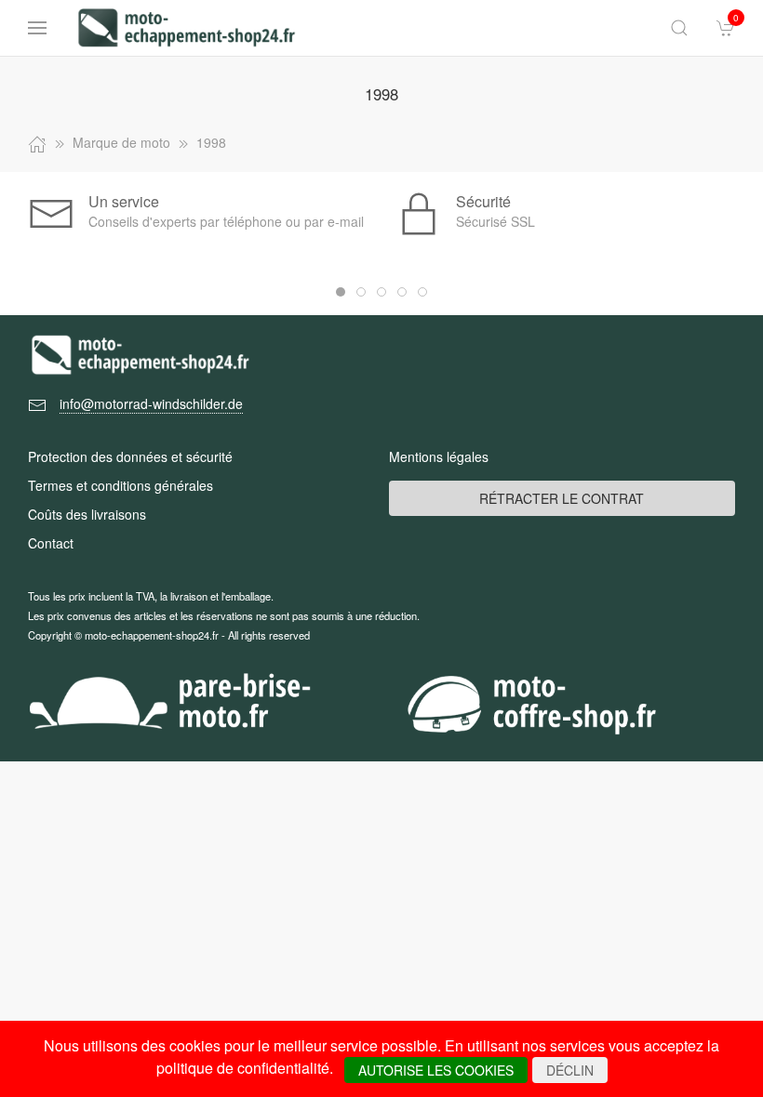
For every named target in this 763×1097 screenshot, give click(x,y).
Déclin (570, 1070)
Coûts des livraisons (87, 514)
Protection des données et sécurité (130, 456)
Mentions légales (439, 456)
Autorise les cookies (436, 1070)
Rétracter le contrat (561, 498)
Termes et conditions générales (120, 485)
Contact (51, 543)
